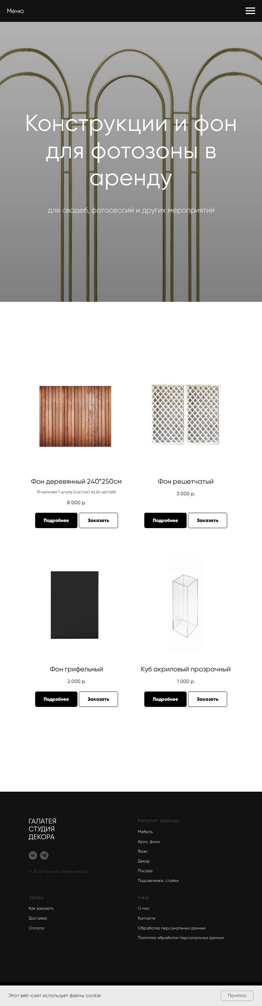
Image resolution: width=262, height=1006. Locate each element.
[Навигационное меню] (250, 11)
